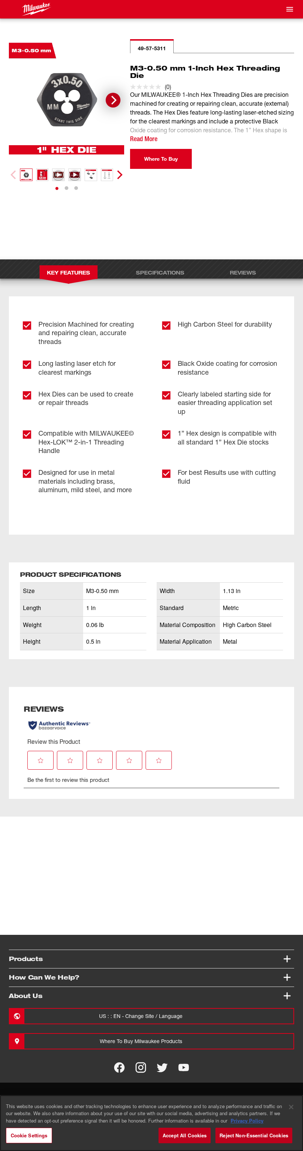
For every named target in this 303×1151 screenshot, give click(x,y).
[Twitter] (162, 1067)
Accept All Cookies (185, 1135)
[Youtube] (183, 1067)
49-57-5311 (152, 48)
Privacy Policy (247, 1120)
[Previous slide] (14, 174)
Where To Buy (161, 159)
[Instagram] (141, 1067)
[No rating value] (147, 87)
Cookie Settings (29, 1135)
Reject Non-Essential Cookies (253, 1135)
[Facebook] (119, 1067)
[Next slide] (113, 100)
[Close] (291, 1107)
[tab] (57, 188)
